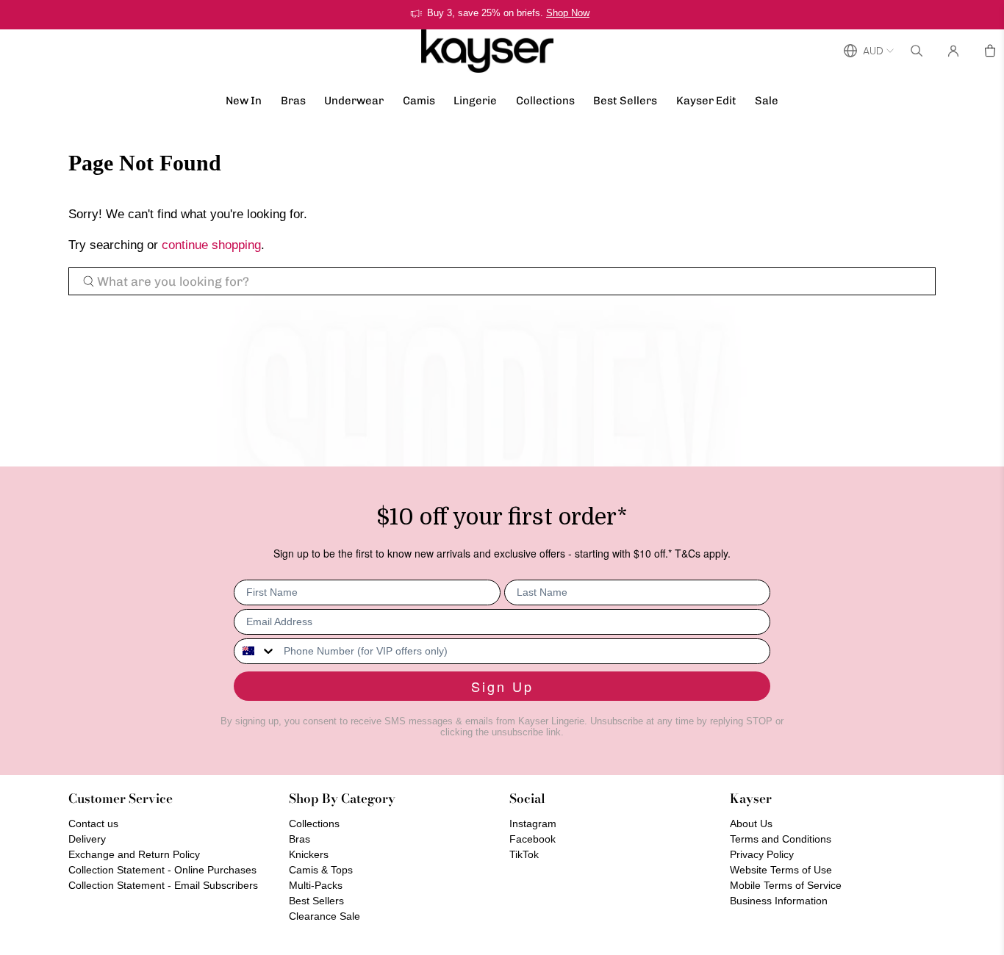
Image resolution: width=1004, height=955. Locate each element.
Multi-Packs (316, 885)
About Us (751, 823)
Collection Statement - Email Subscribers (163, 885)
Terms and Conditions (780, 839)
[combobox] (255, 651)
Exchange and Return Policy (134, 854)
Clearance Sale (324, 916)
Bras (293, 100)
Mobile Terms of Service (786, 885)
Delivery (87, 839)
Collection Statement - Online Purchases (162, 870)
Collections (545, 100)
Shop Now (567, 12)
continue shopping (211, 245)
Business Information (779, 901)
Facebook (532, 839)
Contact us (93, 823)
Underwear (354, 100)
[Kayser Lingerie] (487, 51)
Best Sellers (625, 100)
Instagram (532, 823)
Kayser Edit (706, 100)
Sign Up (502, 686)
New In (244, 100)
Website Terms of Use (781, 870)
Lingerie (475, 100)
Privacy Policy (762, 854)
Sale (766, 100)
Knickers (309, 854)
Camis (419, 100)
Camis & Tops (321, 870)
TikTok (524, 854)
